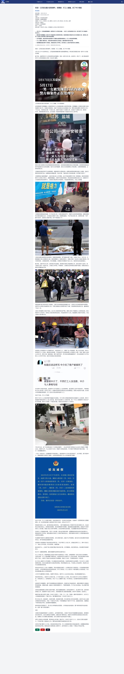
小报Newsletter (50, 1)
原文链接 (37, 10)
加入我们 (91, 1)
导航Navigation (72, 1)
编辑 (37, 629)
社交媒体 (82, 1)
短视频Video (61, 1)
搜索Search (40, 1)
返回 (48, 629)
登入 (122, 1)
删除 (43, 629)
